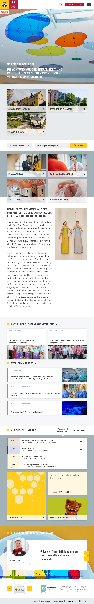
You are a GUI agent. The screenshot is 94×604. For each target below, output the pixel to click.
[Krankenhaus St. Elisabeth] (4, 4)
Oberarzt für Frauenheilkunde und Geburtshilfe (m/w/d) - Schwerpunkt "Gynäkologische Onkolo (32, 378)
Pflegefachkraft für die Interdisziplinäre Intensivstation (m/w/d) (35, 394)
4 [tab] (49, 573)
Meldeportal (58, 601)
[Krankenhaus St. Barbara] (13, 4)
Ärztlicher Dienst (17, 370)
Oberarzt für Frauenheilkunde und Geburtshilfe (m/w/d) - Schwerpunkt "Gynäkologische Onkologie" (74, 375)
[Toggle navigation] (89, 4)
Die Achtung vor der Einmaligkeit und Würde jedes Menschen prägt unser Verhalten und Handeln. (47, 46)
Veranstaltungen (23, 430)
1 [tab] (42, 573)
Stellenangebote (22, 363)
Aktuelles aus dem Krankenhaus (33, 324)
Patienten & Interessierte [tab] (62, 430)
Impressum (34, 601)
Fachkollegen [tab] (79, 430)
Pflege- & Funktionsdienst (21, 387)
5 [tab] (51, 573)
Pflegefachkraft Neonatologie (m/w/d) (27, 412)
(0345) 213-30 (59, 492)
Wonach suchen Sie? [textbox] (19, 146)
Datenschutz (45, 601)
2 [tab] (44, 573)
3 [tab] (47, 573)
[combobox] (19, 145)
